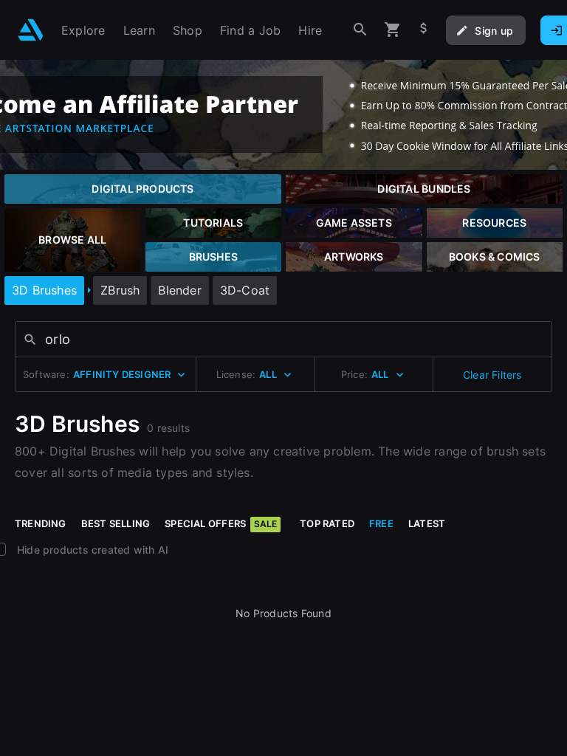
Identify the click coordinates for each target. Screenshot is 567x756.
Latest (426, 523)
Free (381, 523)
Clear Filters (492, 374)
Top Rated (327, 523)
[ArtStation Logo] (31, 29)
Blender (179, 290)
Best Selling (116, 523)
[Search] (360, 30)
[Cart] (393, 30)
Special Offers (221, 523)
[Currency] (423, 30)
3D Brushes (44, 290)
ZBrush (120, 290)
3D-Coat (244, 290)
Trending (40, 523)
